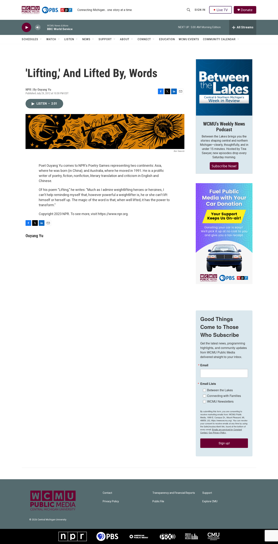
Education (167, 39)
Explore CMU (209, 501)
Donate (246, 10)
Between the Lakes (220, 390)
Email (204, 365)
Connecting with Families (224, 396)
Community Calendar (219, 39)
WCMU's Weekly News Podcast (224, 126)
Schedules (30, 39)
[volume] (38, 27)
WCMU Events (189, 39)
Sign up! (224, 443)
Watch (51, 39)
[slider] (43, 27)
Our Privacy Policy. (217, 432)
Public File (158, 501)
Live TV (222, 10)
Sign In (200, 9)
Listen (69, 39)
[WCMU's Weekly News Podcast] (224, 87)
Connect (144, 39)
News (86, 39)
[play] (26, 27)
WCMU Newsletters (220, 401)
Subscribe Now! (224, 166)
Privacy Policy (111, 501)
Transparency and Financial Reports (173, 493)
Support (105, 39)
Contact (107, 493)
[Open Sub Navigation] (41, 39)
